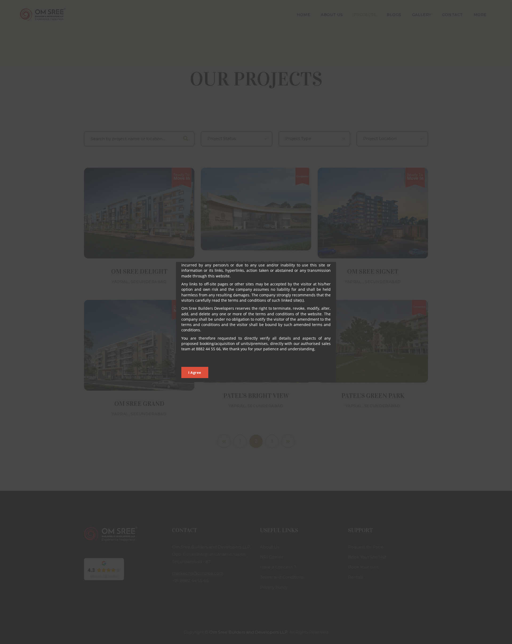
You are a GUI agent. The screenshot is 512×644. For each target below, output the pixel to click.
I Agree (194, 372)
